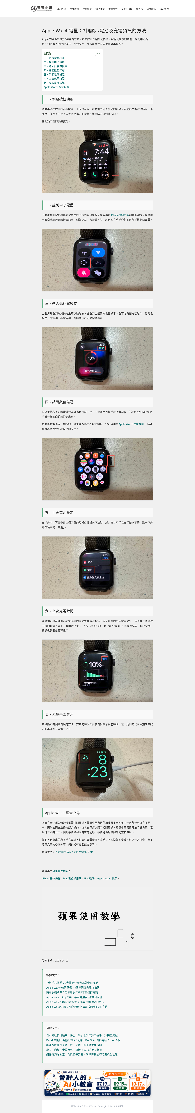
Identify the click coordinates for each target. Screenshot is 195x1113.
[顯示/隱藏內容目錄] (96, 53)
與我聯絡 (151, 8)
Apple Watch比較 (107, 878)
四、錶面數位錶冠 (54, 70)
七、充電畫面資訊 (54, 83)
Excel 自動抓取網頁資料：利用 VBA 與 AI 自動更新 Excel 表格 (83, 1040)
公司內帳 (61, 8)
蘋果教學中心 (60, 871)
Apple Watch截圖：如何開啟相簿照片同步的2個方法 (77, 1006)
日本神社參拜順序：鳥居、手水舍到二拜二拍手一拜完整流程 (82, 1035)
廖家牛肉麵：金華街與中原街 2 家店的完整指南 (74, 1050)
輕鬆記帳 (87, 8)
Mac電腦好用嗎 (72, 878)
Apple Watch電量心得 (56, 87)
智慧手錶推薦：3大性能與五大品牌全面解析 (72, 982)
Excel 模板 (126, 8)
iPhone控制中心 (120, 215)
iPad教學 (89, 878)
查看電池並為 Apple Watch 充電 (74, 852)
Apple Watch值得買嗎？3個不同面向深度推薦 (73, 987)
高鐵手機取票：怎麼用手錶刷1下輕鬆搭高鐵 (72, 992)
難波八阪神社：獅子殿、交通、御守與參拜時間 (74, 1045)
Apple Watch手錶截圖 (131, 424)
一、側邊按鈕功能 (54, 58)
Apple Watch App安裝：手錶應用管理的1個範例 (74, 997)
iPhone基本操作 (51, 878)
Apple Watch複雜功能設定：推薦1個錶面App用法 (75, 1002)
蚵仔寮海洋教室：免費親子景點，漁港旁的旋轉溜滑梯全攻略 (82, 1054)
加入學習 (164, 8)
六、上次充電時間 (54, 78)
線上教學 (100, 8)
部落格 (139, 8)
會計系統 (74, 8)
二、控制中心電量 (54, 62)
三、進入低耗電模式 (55, 66)
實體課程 (113, 8)
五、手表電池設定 (54, 74)
